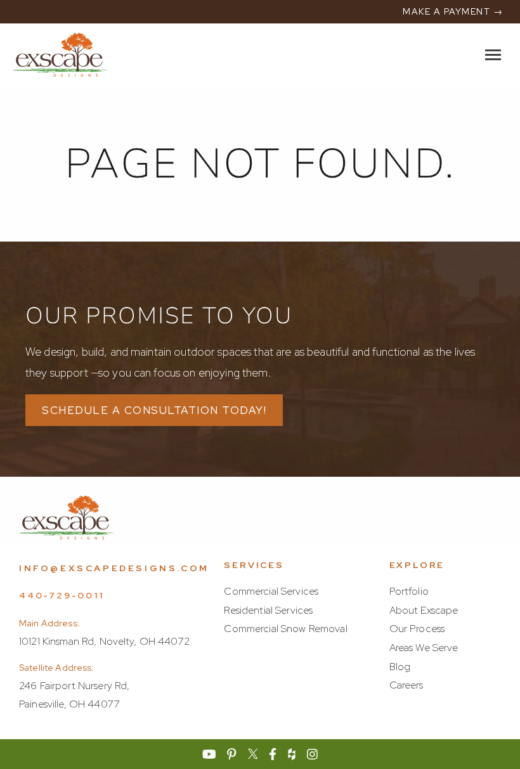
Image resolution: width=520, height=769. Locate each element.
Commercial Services (271, 591)
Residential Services (268, 610)
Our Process (417, 628)
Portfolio (409, 591)
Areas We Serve (423, 647)
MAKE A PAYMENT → (453, 11)
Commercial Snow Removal (285, 628)
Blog (400, 666)
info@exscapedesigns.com (114, 568)
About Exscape (423, 610)
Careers (406, 685)
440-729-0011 (61, 595)
